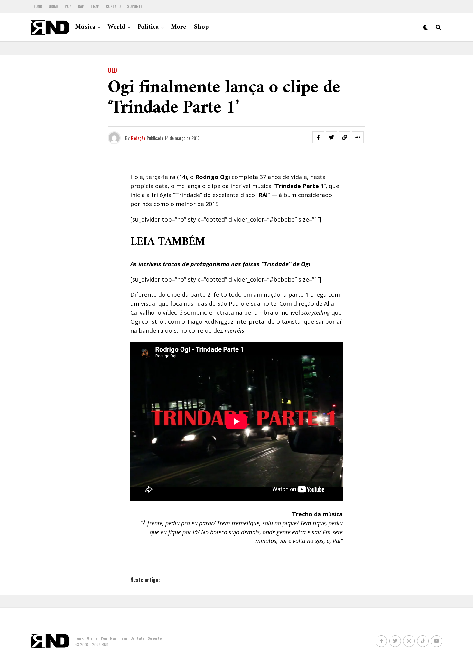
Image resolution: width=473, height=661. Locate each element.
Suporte (134, 6)
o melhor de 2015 (194, 204)
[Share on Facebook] (318, 137)
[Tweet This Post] (331, 137)
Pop (68, 6)
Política (148, 27)
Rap (81, 6)
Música (85, 27)
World (116, 27)
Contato (113, 6)
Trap (95, 6)
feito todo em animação (246, 294)
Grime (53, 6)
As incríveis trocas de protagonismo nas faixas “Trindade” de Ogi (220, 264)
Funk (38, 6)
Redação (138, 137)
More (178, 27)
